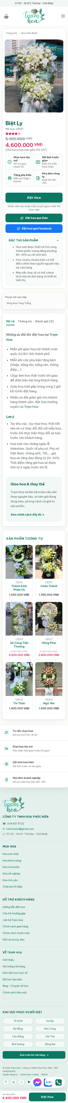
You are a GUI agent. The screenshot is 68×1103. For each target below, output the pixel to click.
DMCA (44, 1074)
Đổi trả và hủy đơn (13, 939)
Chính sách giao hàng (15, 926)
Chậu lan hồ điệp (12, 886)
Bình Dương (18, 1044)
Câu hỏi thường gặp (14, 913)
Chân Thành (48, 586)
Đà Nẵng (18, 1028)
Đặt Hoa (34, 197)
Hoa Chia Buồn (29, 33)
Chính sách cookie (29, 1074)
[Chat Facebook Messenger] (37, 1082)
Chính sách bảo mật (15, 992)
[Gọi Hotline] (58, 1082)
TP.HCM (18, 1021)
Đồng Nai (50, 1044)
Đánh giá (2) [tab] (44, 321)
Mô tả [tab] (10, 321)
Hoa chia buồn (11, 866)
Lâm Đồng (18, 1036)
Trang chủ (11, 33)
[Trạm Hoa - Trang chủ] (13, 804)
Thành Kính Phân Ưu (19, 587)
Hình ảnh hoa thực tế (15, 972)
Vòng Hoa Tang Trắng (19, 303)
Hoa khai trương (12, 860)
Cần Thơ (50, 1036)
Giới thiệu (8, 959)
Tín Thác (19, 703)
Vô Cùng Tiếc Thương (19, 644)
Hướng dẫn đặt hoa (14, 906)
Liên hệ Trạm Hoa (13, 919)
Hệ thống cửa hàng (14, 966)
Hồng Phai (49, 643)
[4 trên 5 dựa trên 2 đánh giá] (13, 133)
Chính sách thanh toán (16, 932)
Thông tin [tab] (25, 321)
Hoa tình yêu (10, 880)
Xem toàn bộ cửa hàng (34, 1055)
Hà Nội (50, 1021)
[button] (6, 15)
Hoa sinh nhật (11, 853)
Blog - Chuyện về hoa (15, 985)
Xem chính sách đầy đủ (27, 514)
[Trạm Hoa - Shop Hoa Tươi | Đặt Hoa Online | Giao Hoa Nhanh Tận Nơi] (34, 16)
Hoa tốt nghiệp (11, 873)
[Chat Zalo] (48, 1082)
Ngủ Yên (49, 703)
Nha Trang (50, 1028)
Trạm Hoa (31, 407)
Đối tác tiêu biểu (12, 979)
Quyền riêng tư (10, 1074)
